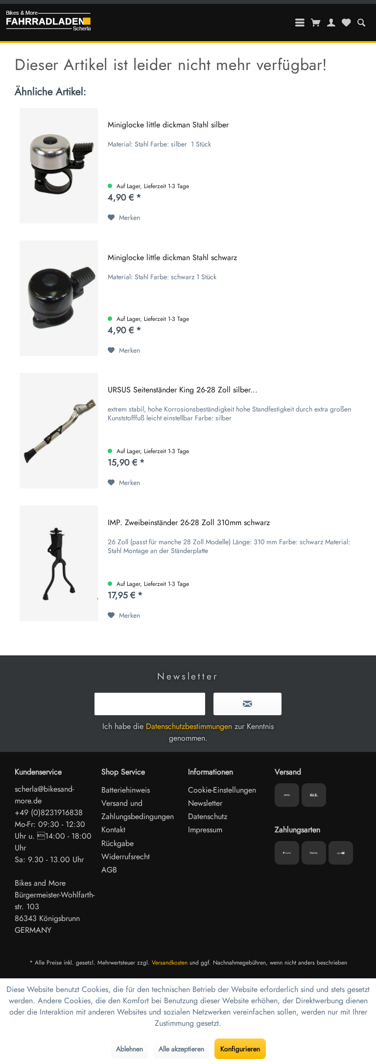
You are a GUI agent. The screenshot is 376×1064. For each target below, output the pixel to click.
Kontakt (113, 829)
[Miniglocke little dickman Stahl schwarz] (59, 298)
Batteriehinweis (125, 790)
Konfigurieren (240, 1049)
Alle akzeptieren (181, 1049)
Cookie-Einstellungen (222, 790)
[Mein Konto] (331, 22)
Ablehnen (129, 1049)
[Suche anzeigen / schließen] (361, 22)
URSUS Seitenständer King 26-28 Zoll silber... (183, 390)
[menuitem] (361, 22)
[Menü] (300, 22)
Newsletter (205, 803)
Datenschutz (207, 816)
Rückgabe (117, 843)
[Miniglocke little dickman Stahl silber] (59, 165)
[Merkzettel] (346, 22)
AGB (109, 869)
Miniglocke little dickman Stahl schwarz (172, 258)
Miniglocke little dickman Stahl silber (168, 125)
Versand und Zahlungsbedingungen (137, 810)
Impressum (205, 829)
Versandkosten (170, 962)
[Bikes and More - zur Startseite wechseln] (48, 23)
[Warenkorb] (316, 22)
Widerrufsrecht (125, 856)
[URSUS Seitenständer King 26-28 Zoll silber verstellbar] (59, 430)
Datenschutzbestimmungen (189, 726)
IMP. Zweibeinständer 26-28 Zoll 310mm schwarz (189, 523)
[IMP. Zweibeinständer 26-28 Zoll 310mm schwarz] (59, 563)
